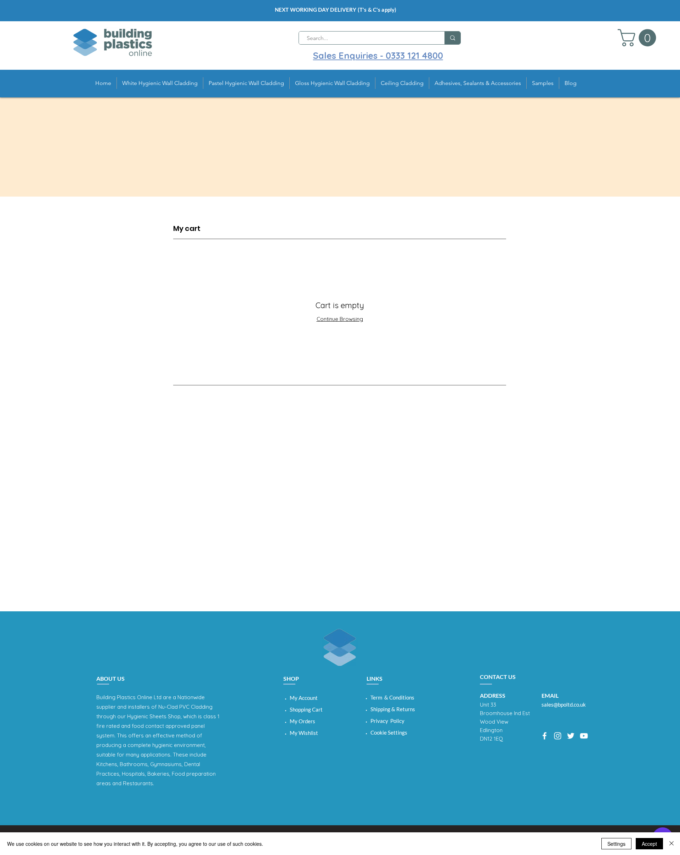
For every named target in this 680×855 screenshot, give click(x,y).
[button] (639, 37)
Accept (649, 843)
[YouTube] (584, 736)
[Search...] (452, 38)
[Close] (671, 843)
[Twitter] (571, 736)
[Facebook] (544, 736)
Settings (616, 843)
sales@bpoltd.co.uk (564, 704)
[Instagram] (557, 736)
